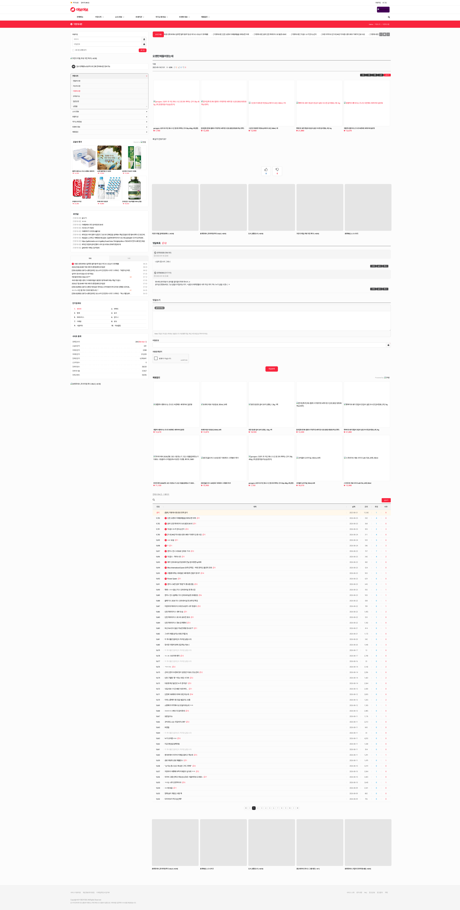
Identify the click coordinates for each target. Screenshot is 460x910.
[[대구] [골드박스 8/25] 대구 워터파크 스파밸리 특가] (224, 458)
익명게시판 (76, 91)
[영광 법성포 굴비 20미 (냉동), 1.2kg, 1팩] (272, 404)
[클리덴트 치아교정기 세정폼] (134, 157)
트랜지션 (139, 17)
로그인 (384, 3)
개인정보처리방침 (89, 892)
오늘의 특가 (77, 142)
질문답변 (76, 101)
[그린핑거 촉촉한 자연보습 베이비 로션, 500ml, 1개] (272, 103)
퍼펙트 (114, 309)
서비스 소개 (350, 892)
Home (371, 24)
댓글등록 (272, 369)
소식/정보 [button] (75, 112)
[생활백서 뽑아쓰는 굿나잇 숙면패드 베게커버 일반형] (84, 157)
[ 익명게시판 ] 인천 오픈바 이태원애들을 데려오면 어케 (199, 34)
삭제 (369, 75)
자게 (90, 258)
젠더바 (77, 309)
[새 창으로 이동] (109, 58)
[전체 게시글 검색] (389, 17)
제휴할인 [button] (75, 132)
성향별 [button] (75, 106)
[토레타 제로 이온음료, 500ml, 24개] (224, 404)
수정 (363, 75)
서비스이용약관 (75, 892)
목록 (375, 75)
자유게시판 (76, 86)
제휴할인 (204, 17)
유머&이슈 (76, 96)
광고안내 (372, 892)
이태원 (77, 321)
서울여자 (78, 326)
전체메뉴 (80, 17)
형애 (77, 313)
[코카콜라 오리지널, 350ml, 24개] (319, 458)
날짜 (353, 507)
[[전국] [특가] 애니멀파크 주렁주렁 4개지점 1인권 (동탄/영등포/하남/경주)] (224, 103)
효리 (114, 313)
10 (289, 808)
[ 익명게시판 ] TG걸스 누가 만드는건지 (272, 34)
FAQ (365, 892)
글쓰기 (387, 75)
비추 (386, 507)
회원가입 (378, 3)
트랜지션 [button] (75, 117)
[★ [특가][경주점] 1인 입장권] (109, 157)
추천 (376, 507)
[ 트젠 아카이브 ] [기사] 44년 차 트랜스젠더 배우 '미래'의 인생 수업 (311, 34)
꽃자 (114, 321)
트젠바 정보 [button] (76, 127)
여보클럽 (116, 326)
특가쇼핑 (75, 3)
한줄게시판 (76, 81)
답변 (381, 75)
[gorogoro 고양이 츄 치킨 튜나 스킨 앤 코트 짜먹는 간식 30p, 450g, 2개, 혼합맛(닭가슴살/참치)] (176, 103)
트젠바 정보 (183, 17)
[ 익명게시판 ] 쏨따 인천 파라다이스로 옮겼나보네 (238, 34)
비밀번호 (156, 340)
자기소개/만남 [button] (77, 122)
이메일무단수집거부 (103, 892)
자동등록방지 (157, 352)
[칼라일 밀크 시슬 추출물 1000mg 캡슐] (134, 188)
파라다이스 (79, 317)
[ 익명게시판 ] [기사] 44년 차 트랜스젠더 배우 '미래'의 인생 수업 (359, 34)
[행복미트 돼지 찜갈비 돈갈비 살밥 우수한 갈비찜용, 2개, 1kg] (319, 103)
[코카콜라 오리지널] (84, 188)
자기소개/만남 (161, 17)
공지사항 (359, 892)
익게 (129, 258)
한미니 (114, 317)
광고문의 (380, 892)
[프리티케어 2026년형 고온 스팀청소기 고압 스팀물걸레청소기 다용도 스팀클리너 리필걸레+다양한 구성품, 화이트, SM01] (176, 458)
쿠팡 (386, 892)
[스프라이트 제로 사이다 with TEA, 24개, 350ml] (367, 458)
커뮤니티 (98, 17)
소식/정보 (118, 17)
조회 (366, 507)
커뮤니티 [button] (75, 76)
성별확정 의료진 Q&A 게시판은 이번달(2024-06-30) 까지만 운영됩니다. (100, 66)
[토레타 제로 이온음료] (109, 188)
